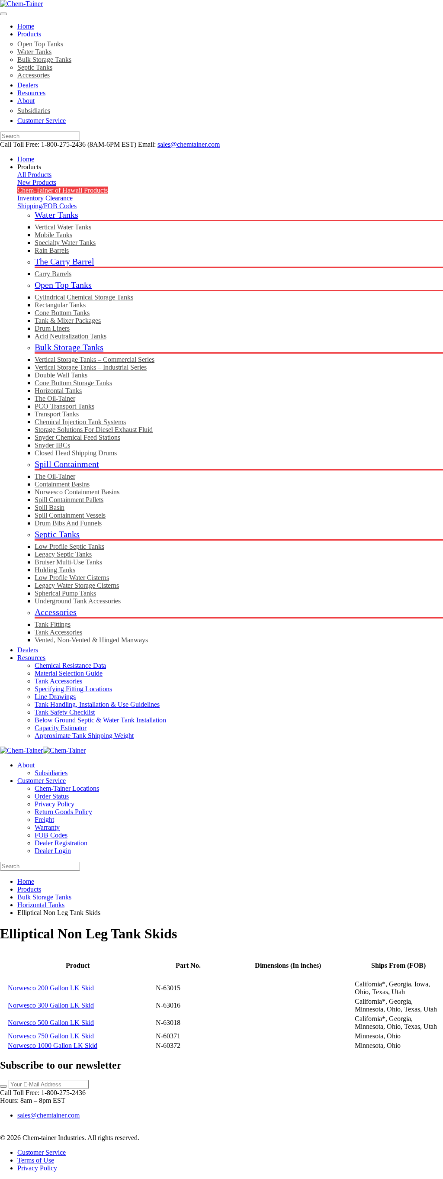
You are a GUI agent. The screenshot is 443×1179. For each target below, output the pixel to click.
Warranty (47, 827)
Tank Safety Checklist (65, 712)
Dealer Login (53, 850)
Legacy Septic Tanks (63, 554)
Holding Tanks (55, 569)
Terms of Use (35, 1160)
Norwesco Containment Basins (77, 492)
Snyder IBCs (52, 445)
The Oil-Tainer (55, 398)
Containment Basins (62, 484)
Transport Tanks (57, 414)
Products (29, 34)
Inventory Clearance (45, 198)
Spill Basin (49, 507)
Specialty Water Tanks (65, 242)
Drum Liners (52, 328)
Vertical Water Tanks (63, 227)
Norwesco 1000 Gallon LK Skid (52, 1045)
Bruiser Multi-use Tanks (68, 562)
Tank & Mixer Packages (68, 320)
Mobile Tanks (53, 234)
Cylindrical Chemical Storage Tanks (84, 297)
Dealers (27, 85)
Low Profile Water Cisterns (72, 577)
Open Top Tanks (40, 44)
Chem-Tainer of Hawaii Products (62, 190)
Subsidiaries (33, 110)
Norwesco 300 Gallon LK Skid (51, 1005)
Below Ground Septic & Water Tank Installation (100, 720)
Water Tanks (34, 51)
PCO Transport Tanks (64, 406)
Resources (31, 93)
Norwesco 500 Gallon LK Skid (51, 1022)
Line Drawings (55, 696)
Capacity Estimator (61, 727)
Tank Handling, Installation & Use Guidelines (97, 704)
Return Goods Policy (63, 811)
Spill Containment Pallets (69, 499)
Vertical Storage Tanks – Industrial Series (91, 367)
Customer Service (41, 120)
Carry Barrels (53, 273)
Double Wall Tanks (61, 375)
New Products (36, 182)
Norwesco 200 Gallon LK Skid (51, 988)
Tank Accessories (58, 632)
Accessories (33, 75)
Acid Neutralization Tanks (70, 336)
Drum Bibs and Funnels (68, 523)
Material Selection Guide (69, 673)
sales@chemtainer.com (188, 144)
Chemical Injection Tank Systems (80, 421)
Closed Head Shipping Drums (76, 453)
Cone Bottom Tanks (62, 312)
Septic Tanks (34, 67)
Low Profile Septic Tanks (69, 546)
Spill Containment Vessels (70, 515)
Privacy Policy (54, 804)
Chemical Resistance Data (70, 665)
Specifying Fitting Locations (73, 689)
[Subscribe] (3, 1086)
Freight (44, 819)
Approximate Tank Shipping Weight (84, 735)
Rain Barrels (52, 250)
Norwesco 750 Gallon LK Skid (51, 1036)
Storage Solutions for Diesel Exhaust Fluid (94, 429)
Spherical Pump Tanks (65, 593)
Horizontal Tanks (58, 390)
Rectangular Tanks (60, 305)
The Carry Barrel (64, 261)
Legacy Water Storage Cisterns (77, 585)
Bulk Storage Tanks (44, 59)
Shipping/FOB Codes (47, 205)
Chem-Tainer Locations (67, 788)
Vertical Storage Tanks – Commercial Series (94, 359)
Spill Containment (67, 464)
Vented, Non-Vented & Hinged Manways (91, 640)
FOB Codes (51, 835)
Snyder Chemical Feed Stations (77, 437)
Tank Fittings (53, 624)
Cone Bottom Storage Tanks (73, 383)
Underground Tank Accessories (78, 601)
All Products (34, 174)
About (26, 100)
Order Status (52, 796)
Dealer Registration (61, 843)
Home (25, 26)
